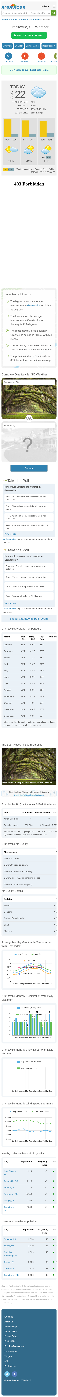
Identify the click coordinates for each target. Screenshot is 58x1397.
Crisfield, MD (10, 1268)
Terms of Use (10, 1331)
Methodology (10, 1326)
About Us (8, 1322)
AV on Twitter (7, 1374)
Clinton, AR (9, 1262)
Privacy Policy (10, 1336)
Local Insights (10, 1351)
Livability (43, 6)
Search (4, 19)
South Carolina (18, 19)
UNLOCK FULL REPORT (30, 35)
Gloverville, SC (11, 1181)
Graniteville (35, 19)
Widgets (8, 1356)
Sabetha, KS (10, 1239)
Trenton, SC (9, 1187)
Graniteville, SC (11, 1275)
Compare (29, 468)
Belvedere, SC (11, 1194)
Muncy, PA (9, 1245)
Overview (7, 46)
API (6, 1361)
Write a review (9, 539)
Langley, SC (9, 1200)
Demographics (32, 46)
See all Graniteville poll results (29, 618)
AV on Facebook (14, 1374)
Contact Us (9, 1341)
